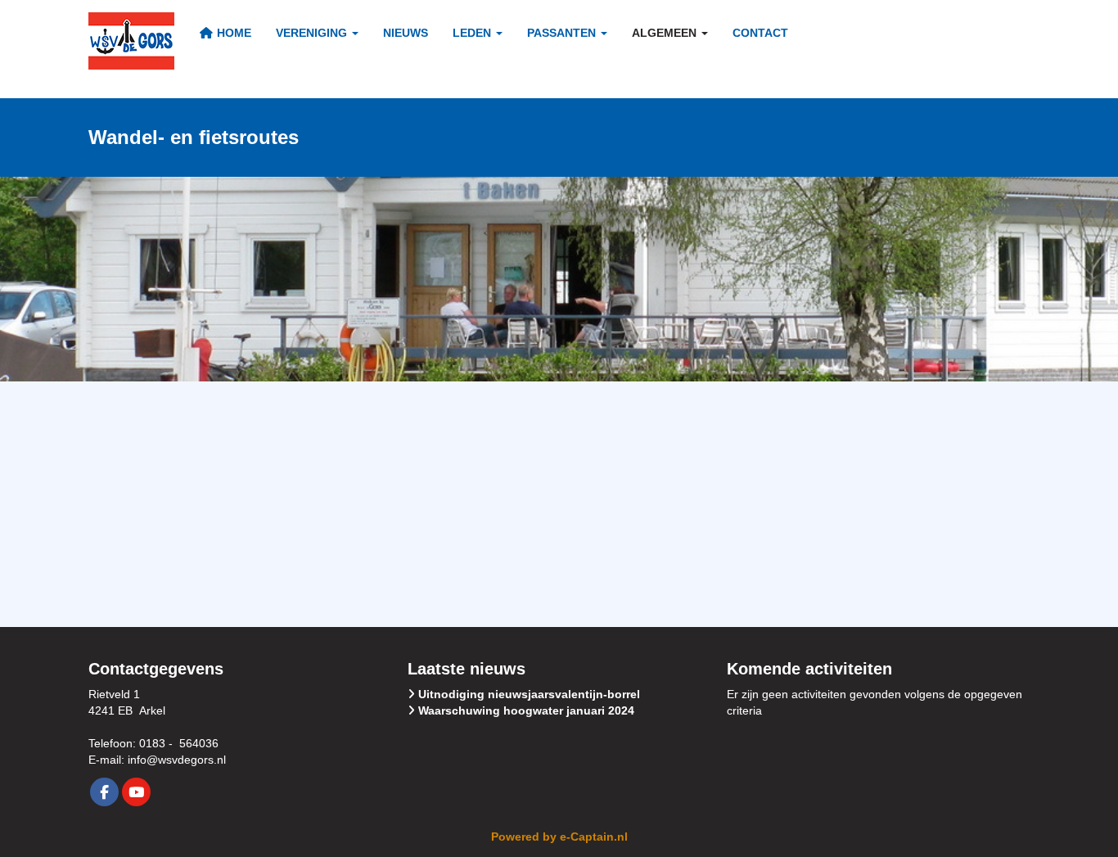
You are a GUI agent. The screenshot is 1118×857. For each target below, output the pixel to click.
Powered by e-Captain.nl (559, 836)
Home (232, 32)
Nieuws (405, 32)
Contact (760, 32)
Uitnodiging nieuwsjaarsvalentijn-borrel (529, 694)
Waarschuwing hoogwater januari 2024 (526, 710)
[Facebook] (104, 793)
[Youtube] (136, 793)
